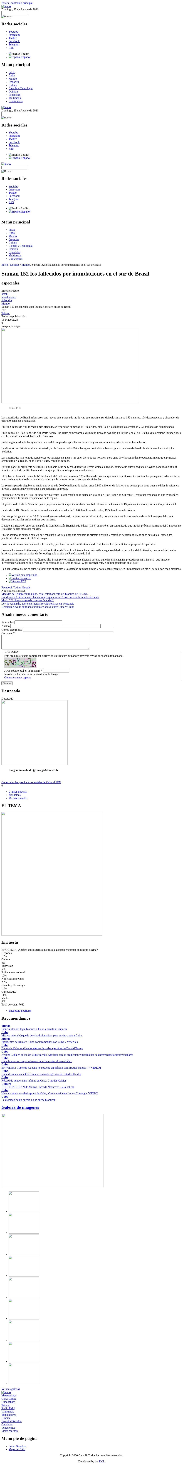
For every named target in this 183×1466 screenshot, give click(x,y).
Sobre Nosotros (17, 1446)
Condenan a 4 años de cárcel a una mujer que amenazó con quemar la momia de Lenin (50, 597)
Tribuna (5, 1405)
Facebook (14, 41)
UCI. (102, 1461)
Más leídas (15, 794)
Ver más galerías (10, 1388)
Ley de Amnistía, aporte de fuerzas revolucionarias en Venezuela (37, 603)
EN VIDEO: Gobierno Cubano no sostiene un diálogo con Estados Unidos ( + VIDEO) (51, 1067)
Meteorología (8, 1395)
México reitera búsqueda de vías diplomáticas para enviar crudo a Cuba (41, 1035)
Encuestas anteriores (20, 1010)
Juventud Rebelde (11, 1421)
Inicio (12, 72)
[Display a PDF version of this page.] (17, 581)
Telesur (5, 313)
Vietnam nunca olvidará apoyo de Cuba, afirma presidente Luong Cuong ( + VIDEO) (49, 1093)
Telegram (14, 44)
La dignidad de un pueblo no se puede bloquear (28, 1099)
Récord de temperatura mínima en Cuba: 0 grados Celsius (33, 1080)
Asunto (5, 625)
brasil (4, 293)
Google (26, 587)
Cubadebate (8, 1401)
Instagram (14, 34)
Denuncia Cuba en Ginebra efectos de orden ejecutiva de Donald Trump (42, 1048)
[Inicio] (6, 6)
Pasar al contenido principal (17, 2)
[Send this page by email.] (20, 578)
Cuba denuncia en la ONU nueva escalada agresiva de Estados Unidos (41, 1074)
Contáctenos (16, 101)
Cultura (13, 85)
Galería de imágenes (20, 1107)
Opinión (13, 91)
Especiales (14, 94)
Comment (8, 633)
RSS (11, 47)
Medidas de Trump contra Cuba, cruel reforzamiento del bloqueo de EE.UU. (44, 593)
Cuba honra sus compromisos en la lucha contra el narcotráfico (36, 1061)
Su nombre (7, 622)
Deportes (14, 81)
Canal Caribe (8, 1398)
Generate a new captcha (17, 677)
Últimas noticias (18, 791)
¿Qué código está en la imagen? (23, 670)
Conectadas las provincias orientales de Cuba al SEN (31, 782)
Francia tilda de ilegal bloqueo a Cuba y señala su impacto (34, 1029)
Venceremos (8, 1427)
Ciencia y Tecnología (21, 88)
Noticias (14, 264)
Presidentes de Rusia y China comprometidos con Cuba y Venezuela (39, 1041)
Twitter (13, 38)
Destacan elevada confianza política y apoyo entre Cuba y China (37, 606)
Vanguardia (7, 1411)
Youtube (13, 31)
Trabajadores (8, 1414)
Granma (6, 1417)
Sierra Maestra (9, 1430)
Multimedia (15, 97)
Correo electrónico (12, 629)
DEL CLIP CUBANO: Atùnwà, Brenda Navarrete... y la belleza (37, 1086)
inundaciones (8, 297)
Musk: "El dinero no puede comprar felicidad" (27, 600)
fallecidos (6, 300)
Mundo (13, 78)
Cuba (12, 75)
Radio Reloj (8, 1408)
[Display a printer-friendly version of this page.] (23, 574)
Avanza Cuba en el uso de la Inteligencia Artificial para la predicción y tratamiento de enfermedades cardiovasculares (67, 1054)
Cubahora (7, 1424)
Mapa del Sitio (17, 1449)
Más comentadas (18, 798)
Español (25, 57)
